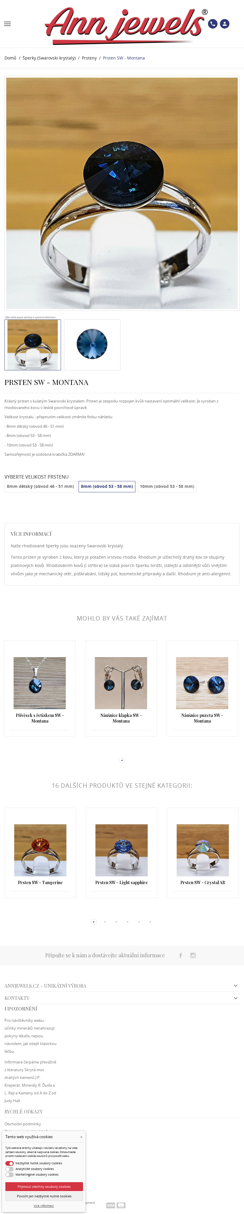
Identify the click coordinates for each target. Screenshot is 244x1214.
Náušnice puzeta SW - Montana (202, 718)
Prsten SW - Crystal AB (202, 882)
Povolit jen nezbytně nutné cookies (44, 1196)
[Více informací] (40, 750)
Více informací (44, 1206)
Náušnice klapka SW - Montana (121, 718)
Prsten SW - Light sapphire (121, 882)
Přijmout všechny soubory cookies (44, 1186)
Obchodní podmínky (22, 1124)
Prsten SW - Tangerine (40, 882)
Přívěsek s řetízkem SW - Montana (40, 718)
